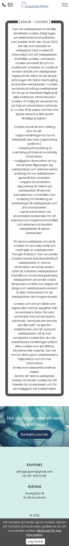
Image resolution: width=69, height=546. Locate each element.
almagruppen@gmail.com (34, 472)
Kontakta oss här (34, 434)
